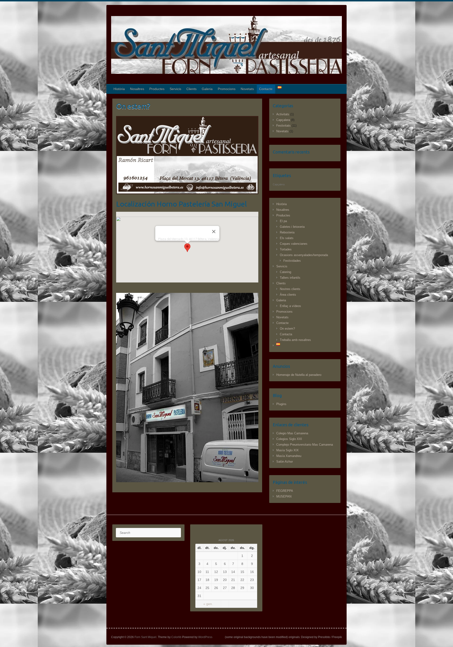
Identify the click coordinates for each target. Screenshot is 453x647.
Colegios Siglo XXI (289, 439)
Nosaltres (137, 89)
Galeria (207, 89)
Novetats (247, 89)
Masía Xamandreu (288, 456)
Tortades (286, 249)
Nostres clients (290, 289)
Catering (285, 272)
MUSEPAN (283, 496)
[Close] (213, 231)
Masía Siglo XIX (287, 450)
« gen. (208, 604)
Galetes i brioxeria (292, 226)
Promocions (226, 89)
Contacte (266, 89)
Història (119, 89)
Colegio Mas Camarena (292, 433)
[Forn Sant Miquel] (226, 46)
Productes (156, 89)
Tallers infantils (290, 277)
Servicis (175, 89)
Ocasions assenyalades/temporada (304, 255)
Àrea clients (288, 294)
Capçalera (283, 120)
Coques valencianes (293, 243)
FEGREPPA (284, 491)
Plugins (281, 404)
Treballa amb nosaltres (295, 340)
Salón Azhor (284, 461)
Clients (191, 89)
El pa (283, 221)
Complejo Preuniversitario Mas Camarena (304, 444)
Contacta (286, 334)
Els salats (287, 238)
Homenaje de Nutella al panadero (298, 375)
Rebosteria (287, 232)
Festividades (292, 260)
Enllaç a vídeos (290, 306)
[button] (187, 247)
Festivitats (283, 125)
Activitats (282, 114)
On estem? (287, 328)
